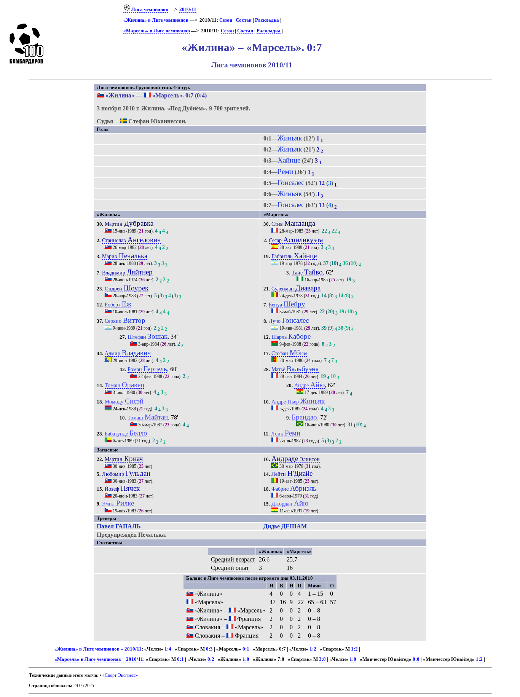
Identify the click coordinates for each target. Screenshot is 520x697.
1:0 (245, 659)
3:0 (322, 659)
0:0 (416, 659)
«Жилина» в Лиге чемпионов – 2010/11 (98, 649)
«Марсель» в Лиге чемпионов (156, 30)
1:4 (167, 649)
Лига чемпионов (149, 9)
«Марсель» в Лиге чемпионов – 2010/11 (98, 659)
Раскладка (267, 20)
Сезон (225, 20)
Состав (244, 20)
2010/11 (187, 9)
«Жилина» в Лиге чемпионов (155, 20)
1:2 (312, 649)
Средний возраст (233, 559)
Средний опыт (230, 568)
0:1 (245, 649)
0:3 (209, 649)
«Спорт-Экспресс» (120, 675)
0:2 (210, 659)
